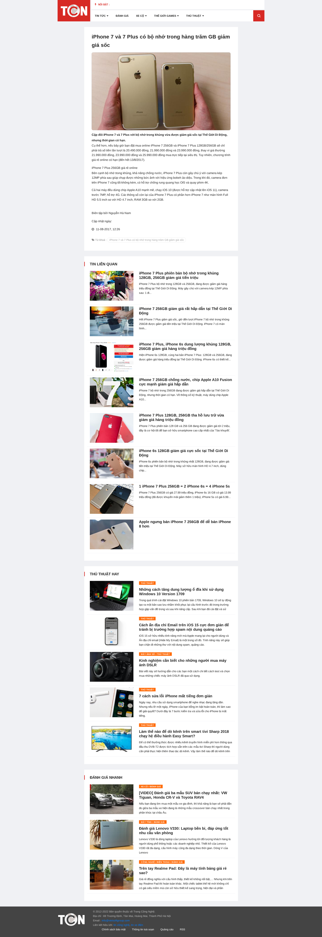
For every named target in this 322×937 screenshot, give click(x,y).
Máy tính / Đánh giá (153, 822)
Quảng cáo (166, 929)
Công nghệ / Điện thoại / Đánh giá (162, 862)
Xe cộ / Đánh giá (151, 786)
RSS (182, 929)
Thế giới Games (165, 15)
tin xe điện (137, 924)
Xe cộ (140, 15)
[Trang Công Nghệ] (71, 919)
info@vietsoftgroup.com (116, 920)
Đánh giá (122, 15)
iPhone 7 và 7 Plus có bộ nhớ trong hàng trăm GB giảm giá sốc (146, 239)
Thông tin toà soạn (143, 929)
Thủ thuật (193, 15)
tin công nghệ (121, 924)
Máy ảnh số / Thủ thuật (155, 654)
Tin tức (100, 15)
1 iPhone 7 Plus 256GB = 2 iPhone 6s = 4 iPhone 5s (184, 486)
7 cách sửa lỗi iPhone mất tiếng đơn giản (175, 696)
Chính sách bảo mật (114, 929)
